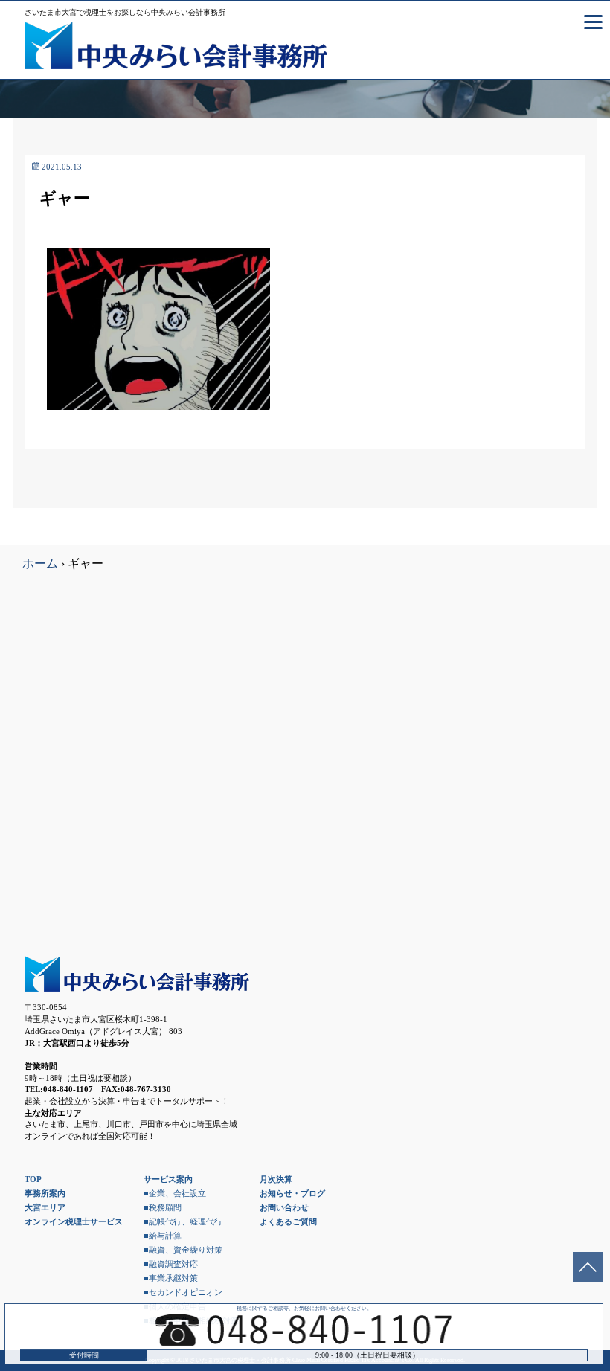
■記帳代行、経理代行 (183, 1221)
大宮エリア (45, 1207)
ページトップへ (588, 1267)
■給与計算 (163, 1235)
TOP (33, 1179)
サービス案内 (168, 1179)
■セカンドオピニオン (183, 1292)
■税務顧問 (163, 1207)
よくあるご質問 (288, 1221)
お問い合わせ (284, 1207)
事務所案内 (45, 1193)
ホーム (40, 563)
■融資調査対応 (171, 1263)
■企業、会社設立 (175, 1193)
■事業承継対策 (171, 1278)
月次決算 (276, 1179)
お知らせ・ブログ (292, 1193)
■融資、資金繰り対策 (183, 1249)
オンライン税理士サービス (74, 1221)
